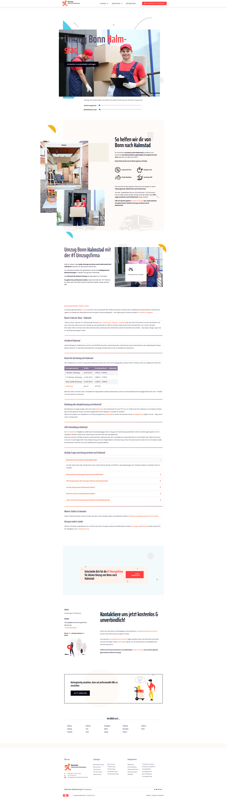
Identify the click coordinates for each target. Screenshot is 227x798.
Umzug (84, 310)
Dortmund (107, 322)
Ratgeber (148, 795)
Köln (100, 322)
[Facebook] (64, 795)
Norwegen (135, 526)
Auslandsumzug (83, 529)
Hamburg (122, 322)
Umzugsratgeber (131, 3)
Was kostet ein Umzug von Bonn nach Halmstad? (84, 475)
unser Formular (138, 650)
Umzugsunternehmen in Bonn (146, 631)
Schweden (81, 306)
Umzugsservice (116, 3)
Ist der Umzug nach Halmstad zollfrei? (80, 487)
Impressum (154, 795)
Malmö (147, 516)
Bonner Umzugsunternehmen (71, 306)
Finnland (145, 526)
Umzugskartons (138, 414)
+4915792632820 (70, 628)
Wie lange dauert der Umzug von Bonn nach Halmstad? (87, 481)
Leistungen (103, 3)
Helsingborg (140, 516)
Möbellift (109, 414)
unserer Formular (137, 201)
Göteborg (131, 516)
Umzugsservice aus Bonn (118, 639)
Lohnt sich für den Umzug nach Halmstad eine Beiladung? (88, 500)
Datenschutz (161, 795)
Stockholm (155, 516)
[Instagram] (67, 795)
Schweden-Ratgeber (145, 312)
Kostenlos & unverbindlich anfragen (81, 64)
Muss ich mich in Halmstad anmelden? (80, 494)
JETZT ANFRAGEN (80, 693)
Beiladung (69, 386)
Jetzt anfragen (135, 574)
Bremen (115, 322)
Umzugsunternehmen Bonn (80, 795)
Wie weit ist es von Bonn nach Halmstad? (81, 460)
